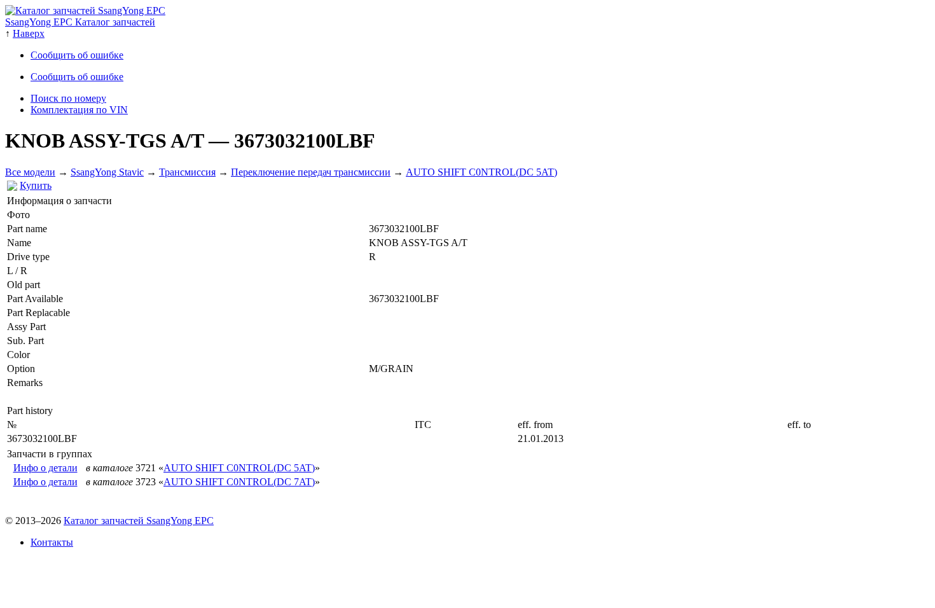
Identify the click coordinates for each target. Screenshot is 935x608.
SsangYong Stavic (107, 172)
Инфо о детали (45, 467)
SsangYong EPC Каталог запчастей (80, 22)
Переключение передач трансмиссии (311, 172)
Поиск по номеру (68, 98)
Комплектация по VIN (79, 109)
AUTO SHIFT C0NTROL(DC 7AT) (239, 481)
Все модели (30, 172)
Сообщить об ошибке (77, 55)
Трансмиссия (187, 172)
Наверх (29, 33)
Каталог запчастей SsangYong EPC (139, 520)
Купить (36, 185)
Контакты (52, 542)
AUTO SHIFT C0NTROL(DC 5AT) (481, 172)
